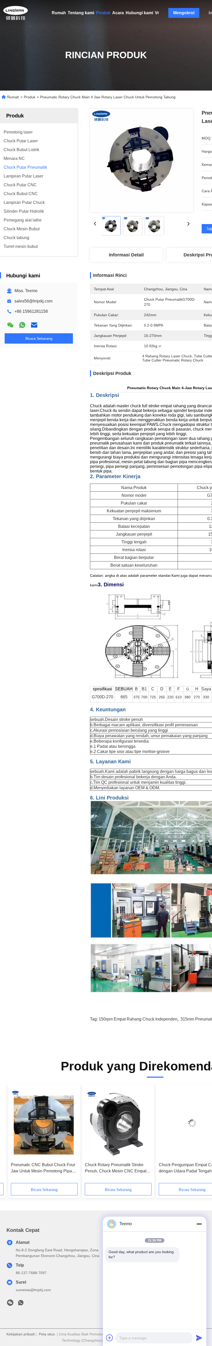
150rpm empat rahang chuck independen (138, 1019)
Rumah (59, 13)
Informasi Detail (126, 254)
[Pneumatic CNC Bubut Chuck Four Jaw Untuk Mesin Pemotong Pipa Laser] (44, 1123)
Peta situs (47, 1334)
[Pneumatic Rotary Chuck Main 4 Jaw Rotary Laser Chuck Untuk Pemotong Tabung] (141, 160)
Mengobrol (183, 13)
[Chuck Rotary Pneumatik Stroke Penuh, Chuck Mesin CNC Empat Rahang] (118, 1123)
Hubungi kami (139, 13)
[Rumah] (15, 13)
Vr (157, 13)
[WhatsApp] (22, 325)
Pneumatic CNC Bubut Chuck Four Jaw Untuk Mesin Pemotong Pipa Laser (43, 1168)
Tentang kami (81, 13)
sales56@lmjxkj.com (33, 301)
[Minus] (199, 1224)
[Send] (199, 1337)
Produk (103, 13)
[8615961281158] (20, 1304)
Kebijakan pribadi (20, 1334)
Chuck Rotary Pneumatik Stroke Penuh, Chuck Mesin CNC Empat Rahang (115, 1168)
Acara (118, 13)
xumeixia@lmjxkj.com (33, 1290)
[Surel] (34, 325)
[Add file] (109, 1337)
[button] (34, 1135)
